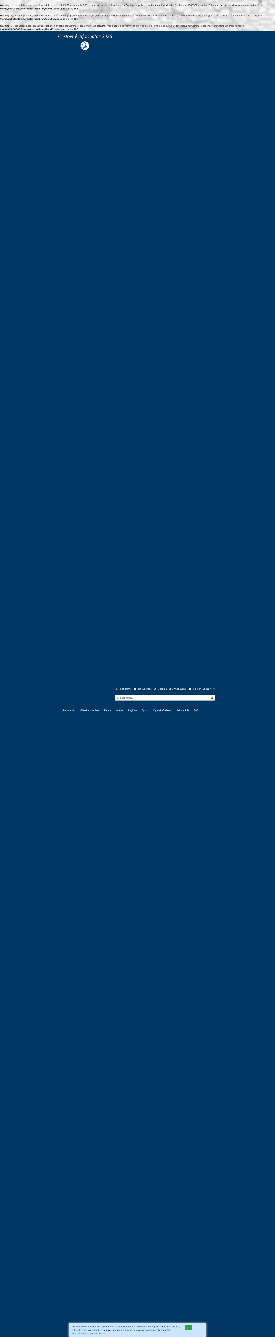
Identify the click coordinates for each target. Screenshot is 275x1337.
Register (196, 688)
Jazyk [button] (209, 688)
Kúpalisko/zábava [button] (162, 710)
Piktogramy (124, 688)
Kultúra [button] (120, 710)
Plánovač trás (144, 688)
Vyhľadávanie (178, 688)
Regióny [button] (133, 710)
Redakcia (161, 688)
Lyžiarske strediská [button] (89, 710)
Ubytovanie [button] (68, 710)
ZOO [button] (196, 710)
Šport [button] (145, 710)
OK (188, 1327)
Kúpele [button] (108, 710)
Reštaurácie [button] (183, 710)
